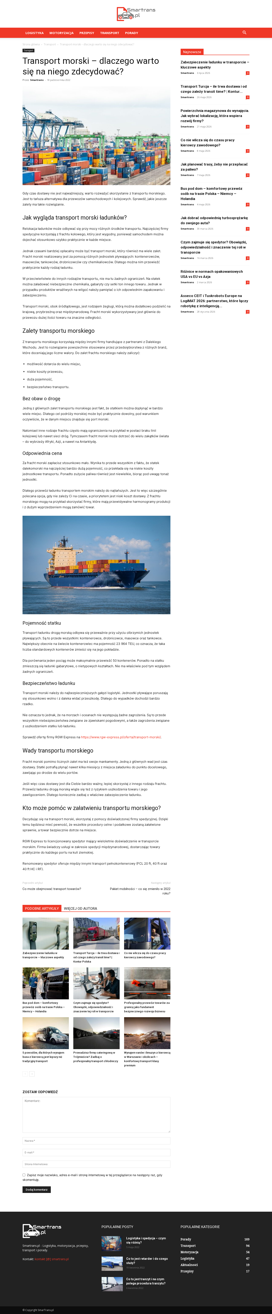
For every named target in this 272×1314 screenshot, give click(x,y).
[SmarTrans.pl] (136, 14)
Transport (109, 33)
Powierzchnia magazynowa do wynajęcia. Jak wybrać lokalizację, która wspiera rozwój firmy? (215, 116)
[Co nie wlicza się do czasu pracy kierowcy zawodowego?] (147, 934)
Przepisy (86, 33)
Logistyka (35, 33)
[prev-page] (25, 1074)
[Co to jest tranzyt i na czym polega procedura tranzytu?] (112, 1284)
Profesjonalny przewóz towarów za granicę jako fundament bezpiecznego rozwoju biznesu (147, 1007)
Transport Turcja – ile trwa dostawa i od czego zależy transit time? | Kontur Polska (96, 957)
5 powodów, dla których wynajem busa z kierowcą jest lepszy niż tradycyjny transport (43, 1057)
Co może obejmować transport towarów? (52, 889)
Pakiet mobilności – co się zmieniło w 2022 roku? (140, 891)
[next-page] (32, 1074)
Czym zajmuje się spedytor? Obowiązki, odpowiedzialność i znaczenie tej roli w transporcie (93, 1007)
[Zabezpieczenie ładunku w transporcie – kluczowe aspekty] (46, 934)
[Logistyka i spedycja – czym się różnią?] (111, 1243)
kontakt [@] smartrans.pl (52, 1259)
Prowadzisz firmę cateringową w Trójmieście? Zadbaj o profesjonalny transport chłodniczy (95, 1057)
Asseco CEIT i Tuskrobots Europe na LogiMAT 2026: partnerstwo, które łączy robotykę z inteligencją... (214, 301)
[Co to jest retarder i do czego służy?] (112, 1264)
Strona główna (31, 44)
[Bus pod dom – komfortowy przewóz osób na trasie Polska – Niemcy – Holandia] (46, 983)
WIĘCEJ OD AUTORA (80, 908)
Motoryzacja (62, 33)
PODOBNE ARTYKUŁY (42, 908)
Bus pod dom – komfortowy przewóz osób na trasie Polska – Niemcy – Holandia (44, 1007)
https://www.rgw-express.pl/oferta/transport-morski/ (121, 737)
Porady (131, 33)
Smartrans (37, 79)
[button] (244, 33)
